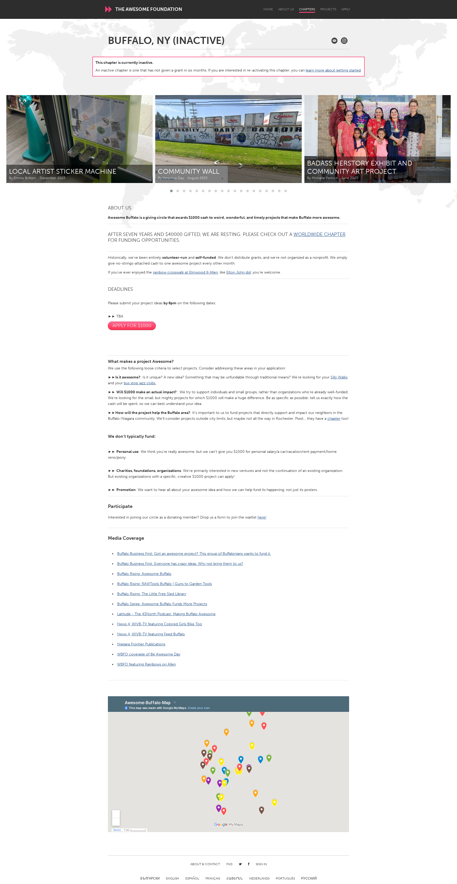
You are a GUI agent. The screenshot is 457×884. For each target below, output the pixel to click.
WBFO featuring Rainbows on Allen (146, 664)
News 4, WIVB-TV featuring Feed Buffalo (151, 634)
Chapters (307, 9)
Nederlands (259, 878)
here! (262, 517)
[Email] (334, 40)
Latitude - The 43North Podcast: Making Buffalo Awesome (166, 614)
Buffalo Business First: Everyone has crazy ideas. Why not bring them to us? (180, 563)
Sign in (261, 864)
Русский (309, 878)
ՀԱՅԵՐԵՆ (234, 878)
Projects (328, 9)
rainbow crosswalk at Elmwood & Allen (185, 272)
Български (150, 878)
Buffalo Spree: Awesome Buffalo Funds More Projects (162, 604)
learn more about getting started (333, 70)
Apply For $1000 (131, 325)
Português (285, 878)
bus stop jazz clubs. (140, 383)
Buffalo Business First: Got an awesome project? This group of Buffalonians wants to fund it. (194, 553)
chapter (333, 418)
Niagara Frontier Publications (141, 644)
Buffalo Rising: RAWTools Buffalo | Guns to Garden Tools (164, 584)
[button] (171, 191)
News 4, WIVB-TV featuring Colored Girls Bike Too (159, 624)
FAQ (229, 864)
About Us (286, 9)
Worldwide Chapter (319, 234)
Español (192, 878)
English (172, 878)
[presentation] (435, 139)
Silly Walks (339, 377)
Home (268, 9)
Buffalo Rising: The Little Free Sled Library (151, 594)
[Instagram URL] (344, 40)
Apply (345, 9)
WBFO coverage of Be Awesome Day (148, 654)
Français (212, 878)
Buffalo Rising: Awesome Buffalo (144, 574)
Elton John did (238, 272)
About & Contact (205, 864)
